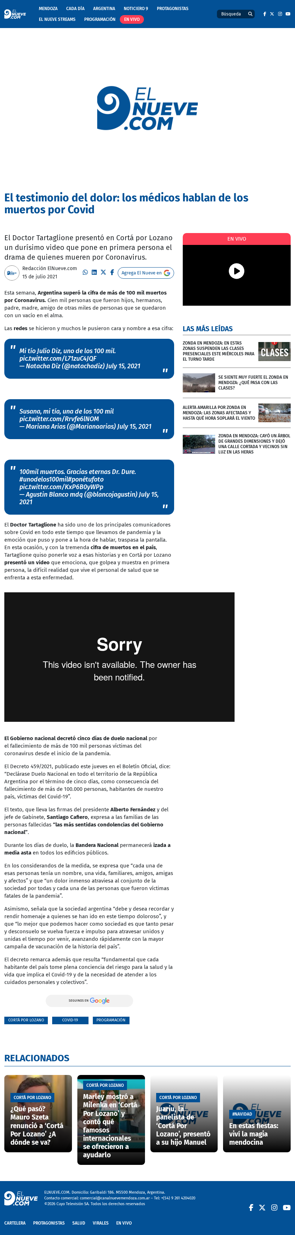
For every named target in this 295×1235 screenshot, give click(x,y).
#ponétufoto (86, 479)
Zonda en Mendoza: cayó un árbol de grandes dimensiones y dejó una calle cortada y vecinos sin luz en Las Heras (254, 444)
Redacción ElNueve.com (49, 268)
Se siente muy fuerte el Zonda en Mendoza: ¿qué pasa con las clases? (253, 383)
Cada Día (75, 8)
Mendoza (48, 8)
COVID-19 (70, 1020)
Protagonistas (173, 8)
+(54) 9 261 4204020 (178, 1198)
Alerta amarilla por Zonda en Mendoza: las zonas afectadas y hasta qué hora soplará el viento (219, 413)
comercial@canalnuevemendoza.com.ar (115, 1198)
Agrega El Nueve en (142, 272)
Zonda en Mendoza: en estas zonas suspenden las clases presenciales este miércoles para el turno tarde (218, 351)
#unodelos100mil (43, 479)
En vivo (132, 19)
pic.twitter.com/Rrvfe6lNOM (59, 419)
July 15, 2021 (123, 366)
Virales (101, 1223)
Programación (99, 19)
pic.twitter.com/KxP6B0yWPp (61, 487)
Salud (78, 1223)
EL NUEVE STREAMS (57, 19)
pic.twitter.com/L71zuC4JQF (57, 359)
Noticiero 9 (136, 8)
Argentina (104, 8)
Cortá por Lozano (26, 1020)
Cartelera (15, 1223)
